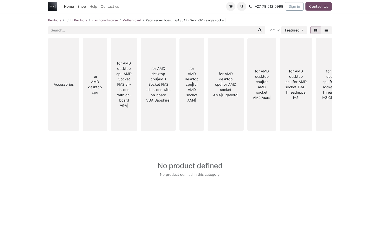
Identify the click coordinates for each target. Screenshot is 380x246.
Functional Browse (105, 20)
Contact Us (318, 6)
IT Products (78, 20)
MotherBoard (131, 20)
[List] (326, 30)
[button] (241, 6)
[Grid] (315, 30)
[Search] (259, 30)
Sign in (294, 6)
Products (54, 20)
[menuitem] (69, 6)
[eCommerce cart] (230, 6)
